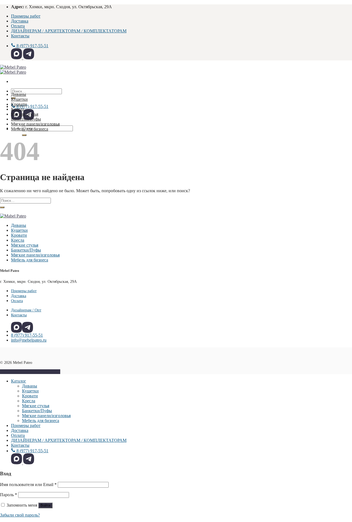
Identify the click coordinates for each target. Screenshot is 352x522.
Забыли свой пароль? (20, 515)
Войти (45, 505)
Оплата (18, 26)
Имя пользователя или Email (28, 484)
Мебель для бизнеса (29, 129)
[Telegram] (28, 57)
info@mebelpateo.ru (28, 340)
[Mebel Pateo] (13, 69)
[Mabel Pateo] (13, 216)
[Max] (16, 327)
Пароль (8, 494)
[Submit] (24, 135)
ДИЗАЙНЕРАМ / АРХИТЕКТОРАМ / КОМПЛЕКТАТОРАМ (69, 31)
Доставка (19, 21)
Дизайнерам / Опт (26, 310)
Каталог (18, 381)
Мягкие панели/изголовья (35, 124)
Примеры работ (25, 16)
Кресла (17, 109)
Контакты (20, 36)
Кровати (19, 104)
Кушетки (19, 99)
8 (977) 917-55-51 (27, 335)
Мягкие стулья (24, 114)
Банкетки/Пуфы (26, 119)
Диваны (18, 94)
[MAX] (17, 57)
